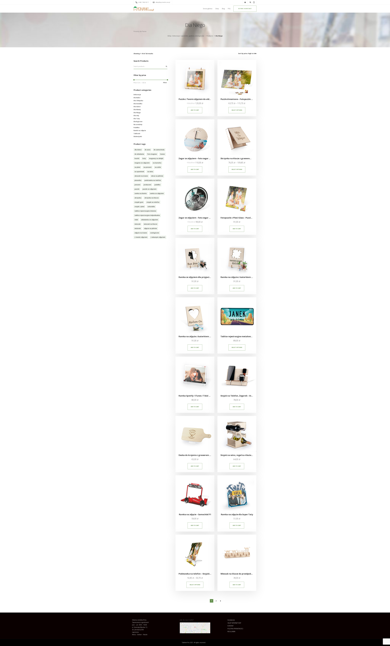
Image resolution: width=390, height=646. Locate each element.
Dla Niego (137, 113)
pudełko (157, 185)
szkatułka (151, 207)
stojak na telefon (153, 202)
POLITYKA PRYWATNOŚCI (235, 629)
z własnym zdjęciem (158, 237)
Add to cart (195, 110)
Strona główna (207, 9)
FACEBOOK (231, 620)
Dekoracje (137, 95)
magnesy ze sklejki (156, 158)
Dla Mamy (137, 109)
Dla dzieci (137, 107)
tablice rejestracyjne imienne (145, 211)
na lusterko (157, 163)
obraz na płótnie (157, 176)
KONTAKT (230, 626)
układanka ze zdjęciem (149, 220)
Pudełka (136, 127)
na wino (150, 172)
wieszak (138, 224)
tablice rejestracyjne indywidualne (147, 215)
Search (166, 66)
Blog (223, 9)
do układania (139, 154)
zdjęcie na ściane (141, 233)
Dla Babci (137, 98)
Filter (165, 83)
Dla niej (136, 115)
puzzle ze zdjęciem (149, 189)
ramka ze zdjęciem (157, 193)
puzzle (137, 189)
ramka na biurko (141, 193)
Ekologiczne (138, 121)
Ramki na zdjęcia (140, 130)
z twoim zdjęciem (141, 237)
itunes (162, 154)
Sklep (217, 9)
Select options (237, 110)
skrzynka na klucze (152, 198)
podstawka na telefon (153, 180)
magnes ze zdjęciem (142, 163)
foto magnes (152, 154)
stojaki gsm (139, 202)
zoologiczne (154, 233)
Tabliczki (137, 133)
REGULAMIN (231, 631)
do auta (147, 150)
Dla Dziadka (138, 104)
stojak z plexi (139, 207)
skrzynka (138, 198)
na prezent (148, 167)
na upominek (139, 172)
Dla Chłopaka (138, 101)
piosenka (138, 180)
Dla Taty (137, 119)
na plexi (137, 167)
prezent (137, 185)
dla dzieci (138, 150)
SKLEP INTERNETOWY (234, 623)
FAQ (229, 9)
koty (144, 158)
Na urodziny (138, 124)
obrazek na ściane (141, 176)
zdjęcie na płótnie (150, 228)
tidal (136, 220)
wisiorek (138, 228)
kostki (137, 158)
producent (147, 185)
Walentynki (138, 136)
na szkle (158, 167)
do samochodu (159, 150)
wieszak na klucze (150, 224)
